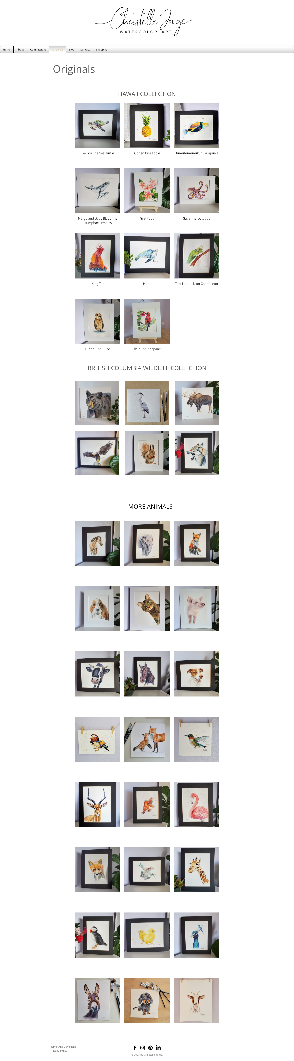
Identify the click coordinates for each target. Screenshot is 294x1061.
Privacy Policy (59, 1050)
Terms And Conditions (63, 1046)
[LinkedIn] (158, 1048)
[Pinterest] (150, 1048)
